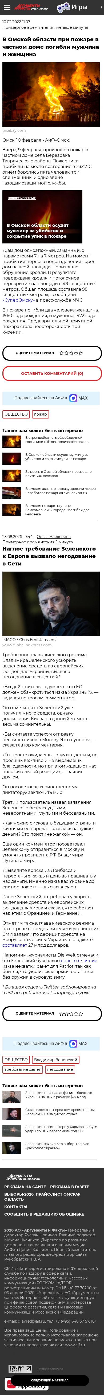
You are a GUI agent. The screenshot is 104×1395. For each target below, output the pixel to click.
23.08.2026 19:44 (17, 536)
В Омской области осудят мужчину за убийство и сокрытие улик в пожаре (57, 457)
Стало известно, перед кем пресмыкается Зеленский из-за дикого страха (60, 1112)
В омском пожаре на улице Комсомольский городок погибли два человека (57, 510)
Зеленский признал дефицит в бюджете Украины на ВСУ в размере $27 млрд (58, 1095)
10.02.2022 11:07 (16, 21)
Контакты (15, 1206)
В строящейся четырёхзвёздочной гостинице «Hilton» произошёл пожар (57, 440)
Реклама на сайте (25, 1186)
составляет (15, 945)
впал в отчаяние (79, 960)
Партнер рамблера (50, 1369)
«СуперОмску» (18, 300)
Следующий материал (50, 1380)
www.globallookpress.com (27, 645)
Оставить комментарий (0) (52, 373)
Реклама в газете (69, 1186)
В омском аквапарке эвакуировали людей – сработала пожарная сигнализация (60, 491)
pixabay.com (14, 130)
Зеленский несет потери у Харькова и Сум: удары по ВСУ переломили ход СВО (61, 1129)
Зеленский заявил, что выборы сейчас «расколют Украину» (57, 1146)
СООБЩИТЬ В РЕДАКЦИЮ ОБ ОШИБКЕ (44, 1214)
